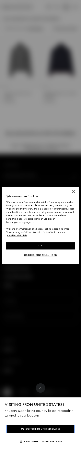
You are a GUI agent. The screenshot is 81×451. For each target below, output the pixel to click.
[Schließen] (73, 191)
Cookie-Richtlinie (17, 235)
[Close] (40, 388)
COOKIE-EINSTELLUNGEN (40, 255)
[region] (40, 225)
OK (40, 245)
